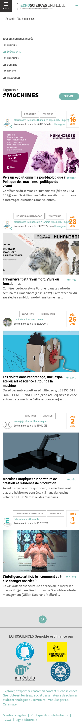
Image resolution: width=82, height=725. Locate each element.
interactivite (48, 314)
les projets (9, 71)
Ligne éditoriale (26, 719)
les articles (10, 45)
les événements (12, 52)
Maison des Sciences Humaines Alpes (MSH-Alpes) (41, 120)
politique (48, 114)
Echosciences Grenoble (26, 519)
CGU (8, 719)
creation (48, 416)
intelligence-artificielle (29, 513)
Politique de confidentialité (49, 715)
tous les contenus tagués (18, 39)
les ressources (11, 78)
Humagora (59, 124)
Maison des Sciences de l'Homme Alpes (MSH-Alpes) (42, 222)
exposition (28, 314)
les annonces (11, 58)
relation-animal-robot (29, 216)
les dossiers (10, 65)
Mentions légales (14, 715)
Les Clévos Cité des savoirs (28, 319)
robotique (30, 114)
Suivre (69, 96)
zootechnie (55, 216)
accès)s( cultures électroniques (31, 421)
